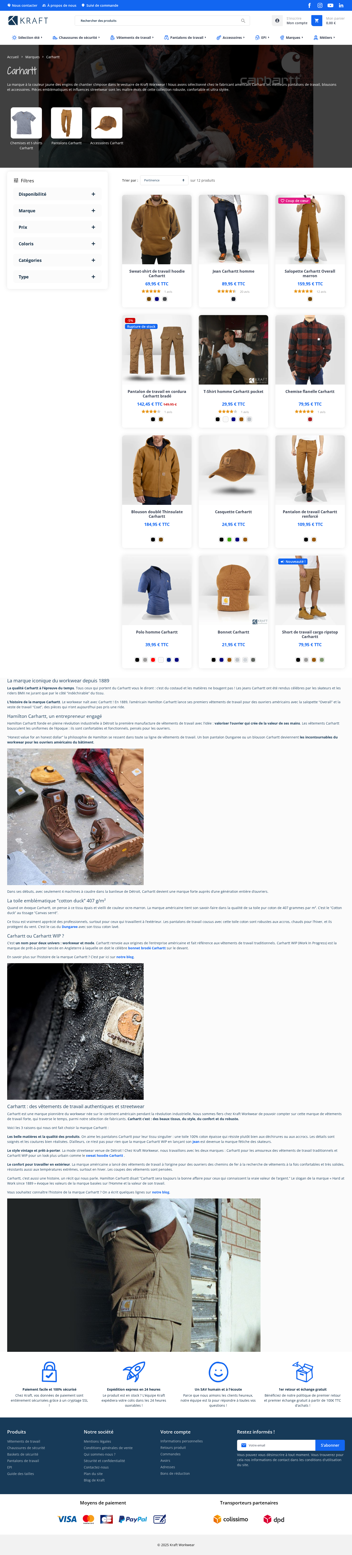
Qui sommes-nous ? (99, 1454)
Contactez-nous (96, 1467)
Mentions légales (97, 1441)
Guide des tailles (20, 1473)
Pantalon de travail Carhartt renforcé (310, 514)
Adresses (167, 1467)
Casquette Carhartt (233, 512)
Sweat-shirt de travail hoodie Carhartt (157, 273)
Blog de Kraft (94, 1480)
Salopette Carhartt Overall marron (310, 273)
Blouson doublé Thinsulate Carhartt (157, 514)
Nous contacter (22, 5)
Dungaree (70, 926)
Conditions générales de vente (108, 1448)
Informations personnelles (181, 1441)
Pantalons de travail (23, 1460)
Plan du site (93, 1473)
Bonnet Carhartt (233, 632)
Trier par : (130, 180)
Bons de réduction (175, 1473)
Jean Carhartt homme (233, 271)
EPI (9, 1467)
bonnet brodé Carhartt (147, 948)
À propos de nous (59, 5)
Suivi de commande (99, 5)
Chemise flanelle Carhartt (310, 391)
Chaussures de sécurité (26, 1448)
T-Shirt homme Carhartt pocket (233, 391)
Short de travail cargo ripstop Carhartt (310, 634)
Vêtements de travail (23, 1441)
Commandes (170, 1454)
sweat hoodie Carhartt (104, 1155)
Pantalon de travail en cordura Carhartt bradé (157, 393)
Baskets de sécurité (22, 1454)
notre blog (125, 957)
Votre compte (175, 1431)
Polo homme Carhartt (157, 632)
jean (196, 1141)
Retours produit (173, 1447)
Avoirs (165, 1460)
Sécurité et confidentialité (104, 1460)
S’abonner (330, 1445)
